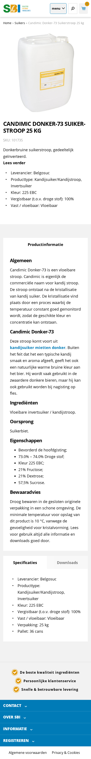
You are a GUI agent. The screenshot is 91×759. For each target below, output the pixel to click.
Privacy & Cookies (66, 752)
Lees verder (14, 162)
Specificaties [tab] (25, 562)
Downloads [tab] (67, 562)
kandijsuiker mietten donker (37, 347)
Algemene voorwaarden (28, 752)
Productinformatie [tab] (45, 244)
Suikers (20, 23)
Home (7, 23)
